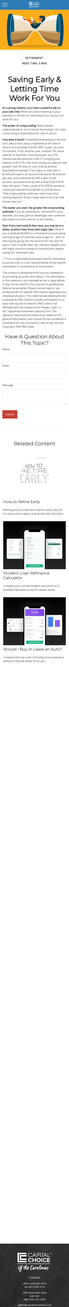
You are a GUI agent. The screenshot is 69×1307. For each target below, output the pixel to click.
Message (7, 385)
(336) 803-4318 (38, 1283)
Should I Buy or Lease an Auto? (32, 649)
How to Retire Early (21, 501)
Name (6, 349)
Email (5, 365)
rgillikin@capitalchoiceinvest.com (34, 1305)
